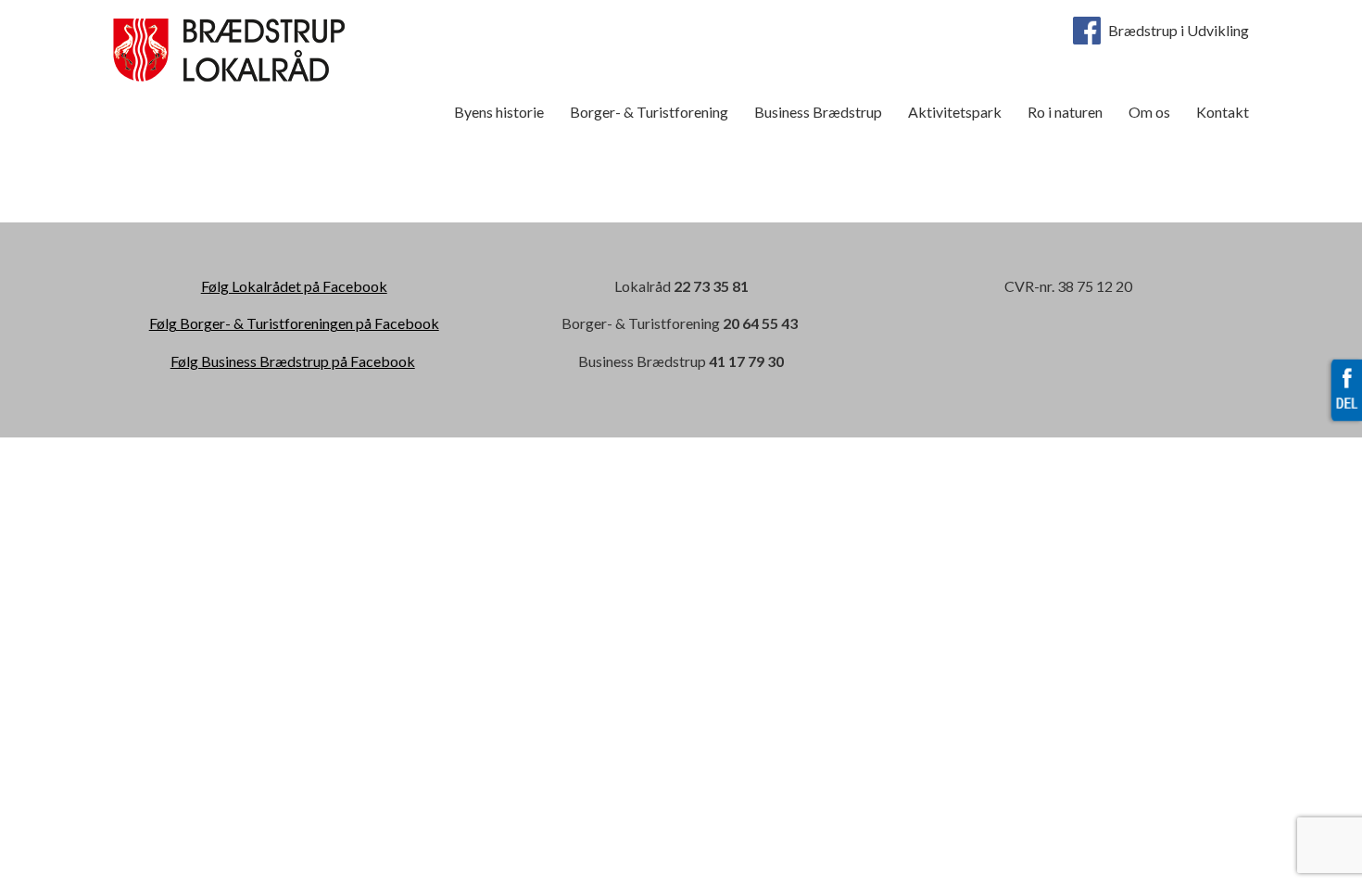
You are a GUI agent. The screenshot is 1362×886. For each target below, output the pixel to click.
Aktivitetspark (955, 111)
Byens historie (499, 111)
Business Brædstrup (818, 111)
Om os (1149, 111)
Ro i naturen (1065, 111)
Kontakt (1222, 111)
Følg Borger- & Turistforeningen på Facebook (294, 323)
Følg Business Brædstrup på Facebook (292, 361)
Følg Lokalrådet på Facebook (294, 286)
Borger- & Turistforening (649, 111)
